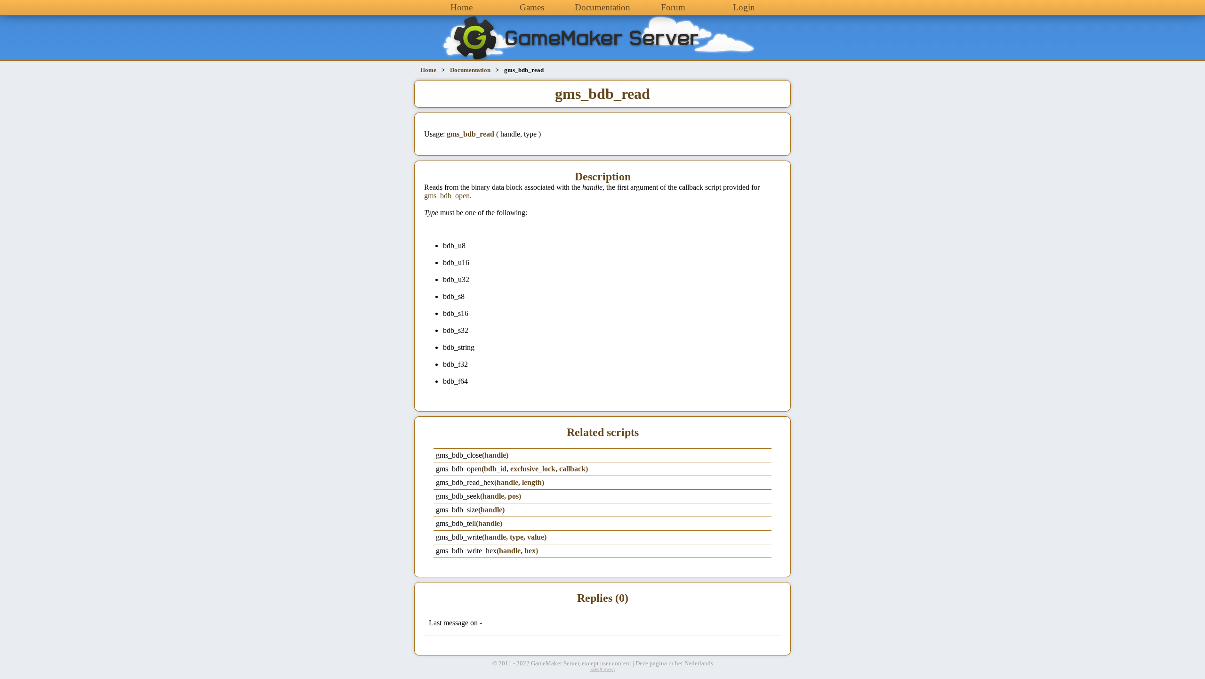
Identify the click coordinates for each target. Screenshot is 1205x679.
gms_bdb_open (447, 196)
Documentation (602, 7)
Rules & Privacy (602, 669)
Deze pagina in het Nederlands (674, 663)
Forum (673, 7)
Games (532, 7)
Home (461, 7)
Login (744, 7)
